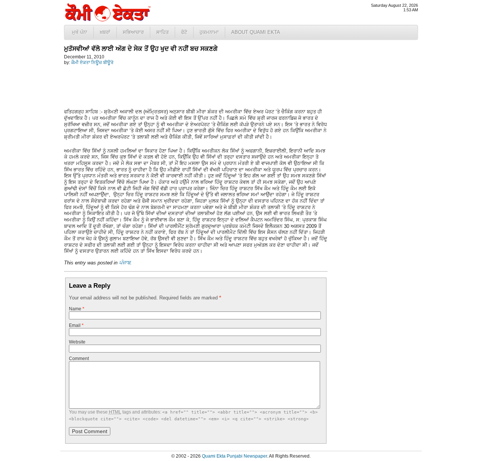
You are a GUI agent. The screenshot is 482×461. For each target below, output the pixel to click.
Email (76, 325)
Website (77, 342)
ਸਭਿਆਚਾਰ (133, 32)
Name (76, 308)
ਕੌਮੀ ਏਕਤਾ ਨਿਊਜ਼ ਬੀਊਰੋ (92, 62)
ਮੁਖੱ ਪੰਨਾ (79, 32)
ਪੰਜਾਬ (124, 263)
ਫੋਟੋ (184, 32)
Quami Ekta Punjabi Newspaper (234, 456)
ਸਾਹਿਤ (162, 32)
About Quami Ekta (255, 32)
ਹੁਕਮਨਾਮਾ (209, 32)
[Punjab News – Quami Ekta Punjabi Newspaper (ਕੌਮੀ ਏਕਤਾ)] (107, 20)
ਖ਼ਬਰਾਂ (105, 32)
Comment (79, 358)
